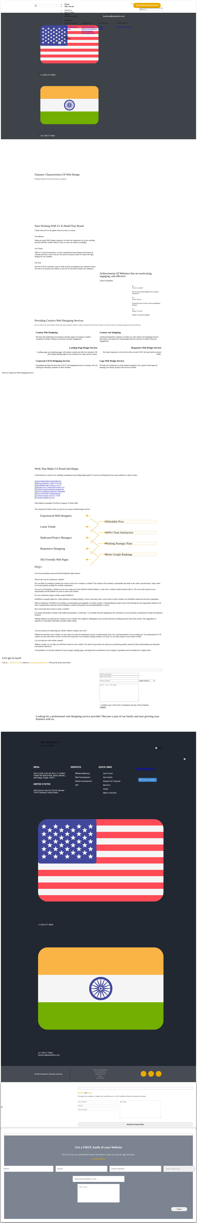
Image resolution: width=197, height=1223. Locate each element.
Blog (66, 36)
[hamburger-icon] (132, 3)
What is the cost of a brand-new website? (49, 579)
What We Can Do (71, 16)
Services (68, 20)
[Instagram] (158, 1074)
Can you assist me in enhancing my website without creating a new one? (61, 631)
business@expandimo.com (39, 663)
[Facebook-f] (143, 1074)
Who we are (69, 6)
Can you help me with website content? (49, 640)
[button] (98, 580)
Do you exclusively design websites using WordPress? (54, 595)
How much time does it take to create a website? (52, 609)
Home (67, 4)
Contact (68, 39)
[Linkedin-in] (151, 1074)
